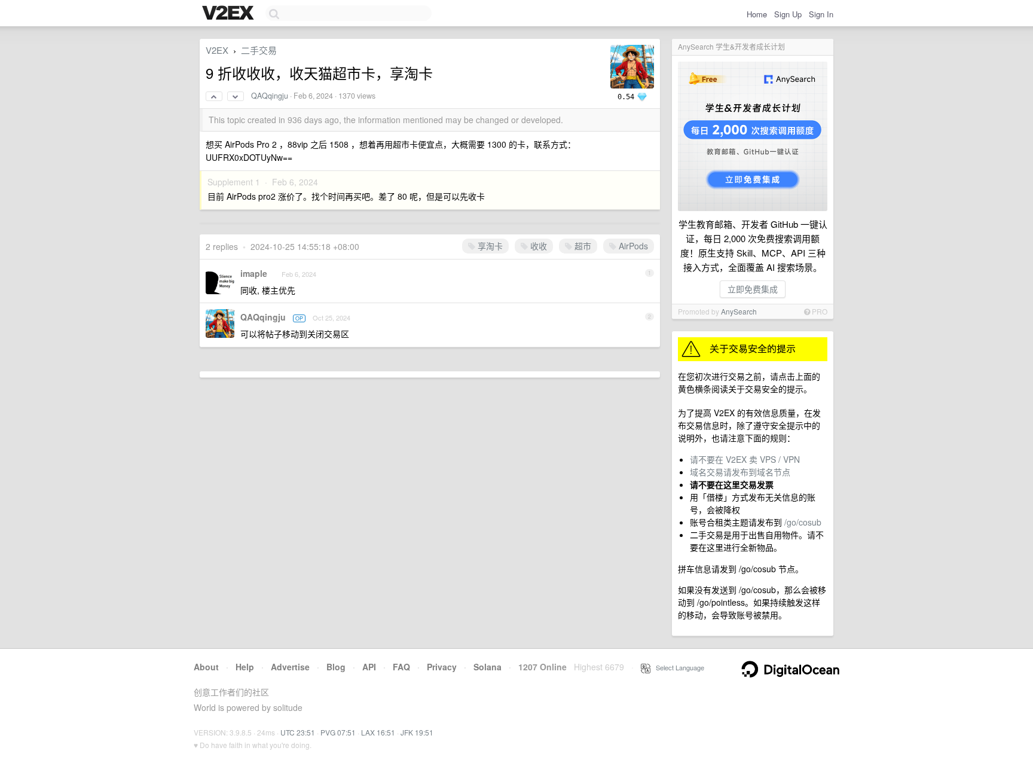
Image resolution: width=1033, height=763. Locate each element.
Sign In (821, 14)
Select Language (677, 667)
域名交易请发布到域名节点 (740, 472)
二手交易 (259, 50)
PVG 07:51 (338, 732)
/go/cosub (802, 522)
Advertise (290, 667)
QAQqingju (269, 95)
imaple (253, 273)
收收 (537, 246)
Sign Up (788, 14)
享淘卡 (489, 246)
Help (245, 667)
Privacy (442, 667)
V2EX (217, 50)
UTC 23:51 (297, 732)
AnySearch (739, 311)
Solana (487, 667)
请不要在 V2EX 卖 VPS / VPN (745, 459)
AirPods (632, 246)
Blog (336, 667)
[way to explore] (229, 14)
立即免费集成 (753, 289)
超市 (581, 246)
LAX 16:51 (378, 732)
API (369, 667)
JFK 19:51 (417, 732)
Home (757, 14)
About (206, 667)
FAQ (401, 667)
